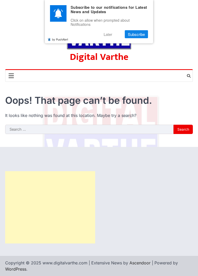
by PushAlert (60, 39)
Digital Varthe (99, 57)
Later (108, 34)
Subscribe (136, 34)
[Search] (189, 76)
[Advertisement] (50, 207)
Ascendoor (140, 262)
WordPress (15, 269)
